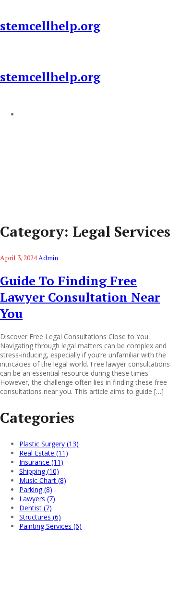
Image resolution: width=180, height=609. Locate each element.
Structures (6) (40, 516)
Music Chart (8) (42, 480)
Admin (48, 257)
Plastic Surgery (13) (49, 443)
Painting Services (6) (50, 526)
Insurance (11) (41, 462)
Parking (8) (35, 489)
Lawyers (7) (37, 498)
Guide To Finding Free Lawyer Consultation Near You (80, 296)
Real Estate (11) (43, 452)
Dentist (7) (35, 507)
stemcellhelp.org (50, 26)
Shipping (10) (39, 471)
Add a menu (38, 114)
